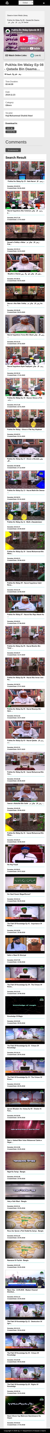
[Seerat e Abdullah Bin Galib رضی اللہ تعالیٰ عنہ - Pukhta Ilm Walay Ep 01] (25, 792)
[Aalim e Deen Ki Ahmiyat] (25, 944)
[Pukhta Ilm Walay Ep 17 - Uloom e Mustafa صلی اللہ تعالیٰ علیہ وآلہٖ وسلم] (25, 448)
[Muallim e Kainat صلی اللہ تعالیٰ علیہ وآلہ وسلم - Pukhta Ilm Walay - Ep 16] (25, 263)
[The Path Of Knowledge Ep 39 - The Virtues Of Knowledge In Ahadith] (25, 974)
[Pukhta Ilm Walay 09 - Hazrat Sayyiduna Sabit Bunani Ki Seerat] (25, 572)
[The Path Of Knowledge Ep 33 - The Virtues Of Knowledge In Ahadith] (25, 1066)
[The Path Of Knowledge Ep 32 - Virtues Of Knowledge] (25, 1035)
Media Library (23, 15)
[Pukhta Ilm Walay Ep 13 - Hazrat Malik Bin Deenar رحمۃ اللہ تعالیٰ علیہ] (25, 479)
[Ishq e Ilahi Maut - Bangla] (25, 1190)
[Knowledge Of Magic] (25, 1005)
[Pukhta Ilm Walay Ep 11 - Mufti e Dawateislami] (25, 511)
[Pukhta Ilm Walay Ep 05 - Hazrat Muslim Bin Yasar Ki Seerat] (25, 635)
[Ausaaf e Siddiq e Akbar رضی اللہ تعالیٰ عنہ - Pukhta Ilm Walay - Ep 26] (25, 231)
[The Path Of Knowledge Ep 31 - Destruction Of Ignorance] (25, 1310)
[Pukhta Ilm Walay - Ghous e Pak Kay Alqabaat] (25, 418)
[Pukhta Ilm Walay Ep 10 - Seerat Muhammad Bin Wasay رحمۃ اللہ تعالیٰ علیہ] (25, 540)
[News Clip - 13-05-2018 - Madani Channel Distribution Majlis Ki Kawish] (25, 1279)
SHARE (10, 131)
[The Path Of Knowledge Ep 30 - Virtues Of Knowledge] (25, 1342)
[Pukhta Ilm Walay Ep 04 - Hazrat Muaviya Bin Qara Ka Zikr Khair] (25, 698)
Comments (13, 150)
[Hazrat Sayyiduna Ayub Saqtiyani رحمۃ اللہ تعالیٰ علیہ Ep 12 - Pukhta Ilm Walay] (25, 355)
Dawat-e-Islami (12, 15)
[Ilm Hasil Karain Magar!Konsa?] (25, 883)
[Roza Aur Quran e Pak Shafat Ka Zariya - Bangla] (25, 1220)
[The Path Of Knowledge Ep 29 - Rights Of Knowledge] (25, 1373)
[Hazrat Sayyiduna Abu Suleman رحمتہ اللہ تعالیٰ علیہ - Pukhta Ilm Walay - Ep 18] (25, 200)
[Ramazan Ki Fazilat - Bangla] (25, 1249)
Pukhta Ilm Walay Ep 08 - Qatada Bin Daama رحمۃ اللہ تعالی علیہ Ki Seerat (23, 21)
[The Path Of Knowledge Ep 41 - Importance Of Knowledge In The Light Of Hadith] (25, 913)
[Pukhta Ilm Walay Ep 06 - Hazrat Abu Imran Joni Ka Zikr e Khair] (25, 666)
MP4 (9, 128)
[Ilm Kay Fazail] (25, 853)
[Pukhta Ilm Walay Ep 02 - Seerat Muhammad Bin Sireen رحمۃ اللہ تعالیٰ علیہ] (25, 761)
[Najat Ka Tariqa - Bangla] (25, 1161)
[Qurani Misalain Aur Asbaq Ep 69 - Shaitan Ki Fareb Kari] (25, 1098)
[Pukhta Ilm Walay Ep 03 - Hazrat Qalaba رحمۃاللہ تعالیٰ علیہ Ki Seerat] (25, 729)
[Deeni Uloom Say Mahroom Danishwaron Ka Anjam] (25, 1405)
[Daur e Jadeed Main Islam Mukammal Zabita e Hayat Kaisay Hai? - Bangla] (25, 1129)
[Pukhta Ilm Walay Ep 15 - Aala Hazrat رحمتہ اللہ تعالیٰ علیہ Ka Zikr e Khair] (25, 170)
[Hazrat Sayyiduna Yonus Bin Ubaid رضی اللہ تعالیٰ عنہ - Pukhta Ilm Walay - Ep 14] (25, 324)
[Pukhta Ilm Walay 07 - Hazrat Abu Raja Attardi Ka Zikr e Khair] (25, 604)
